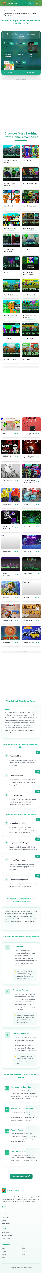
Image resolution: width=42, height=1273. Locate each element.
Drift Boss (5, 1217)
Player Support (6, 1232)
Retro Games (14, 11)
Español (4, 1251)
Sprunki (4, 1220)
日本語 (23, 1248)
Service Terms (6, 1239)
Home (6, 11)
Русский (4, 1254)
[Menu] (37, 3)
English (4, 1248)
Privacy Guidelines (7, 1235)
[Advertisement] (21, 101)
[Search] (26, 3)
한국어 (3, 1257)
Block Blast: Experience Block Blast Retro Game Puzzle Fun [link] (20, 14)
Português (24, 1251)
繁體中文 (24, 1254)
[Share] (37, 72)
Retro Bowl (5, 1214)
